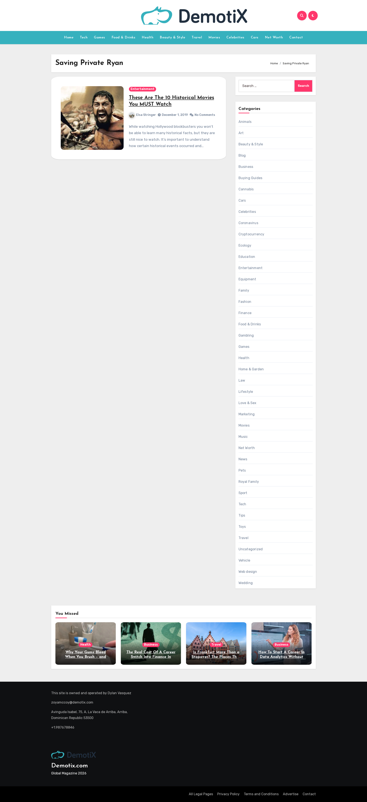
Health (147, 37)
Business (246, 167)
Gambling (246, 335)
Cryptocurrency (251, 234)
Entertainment (142, 89)
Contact (296, 37)
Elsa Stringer (146, 115)
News (243, 459)
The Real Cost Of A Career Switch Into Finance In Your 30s (150, 656)
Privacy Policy (228, 794)
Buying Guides (251, 178)
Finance (245, 313)
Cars (254, 37)
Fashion (245, 302)
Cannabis (246, 189)
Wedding (246, 583)
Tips (242, 515)
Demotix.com (69, 766)
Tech (84, 37)
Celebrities (235, 37)
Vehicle (244, 560)
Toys (242, 527)
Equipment (247, 279)
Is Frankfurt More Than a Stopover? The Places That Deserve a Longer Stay (216, 656)
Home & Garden (251, 369)
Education (247, 257)
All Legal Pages (201, 794)
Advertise (290, 794)
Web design (248, 572)
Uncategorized (251, 549)
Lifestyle (246, 392)
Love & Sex (248, 403)
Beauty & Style (172, 37)
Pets (242, 470)
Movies (214, 37)
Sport (243, 493)
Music (243, 437)
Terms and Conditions (261, 794)
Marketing (247, 414)
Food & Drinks (124, 37)
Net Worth (274, 37)
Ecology (245, 245)
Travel (197, 37)
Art (241, 133)
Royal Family (249, 482)
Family (244, 290)
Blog (242, 155)
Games (99, 37)
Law (242, 380)
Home (68, 37)
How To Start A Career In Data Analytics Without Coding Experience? (281, 656)
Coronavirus (248, 223)
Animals (245, 122)
